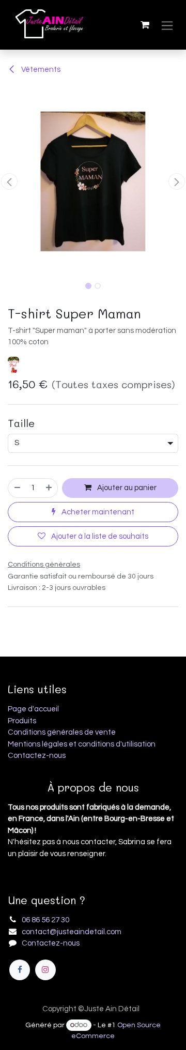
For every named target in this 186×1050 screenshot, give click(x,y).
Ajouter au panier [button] (126, 488)
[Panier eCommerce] (144, 24)
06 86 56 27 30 (45, 920)
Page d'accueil (33, 709)
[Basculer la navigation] (167, 25)
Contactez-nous (37, 755)
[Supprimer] (16, 488)
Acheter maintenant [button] (97, 512)
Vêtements (40, 69)
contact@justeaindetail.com (71, 932)
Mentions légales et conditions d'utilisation (82, 744)
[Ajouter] (49, 488)
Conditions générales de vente (62, 732)
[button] (9, 181)
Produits (22, 721)
